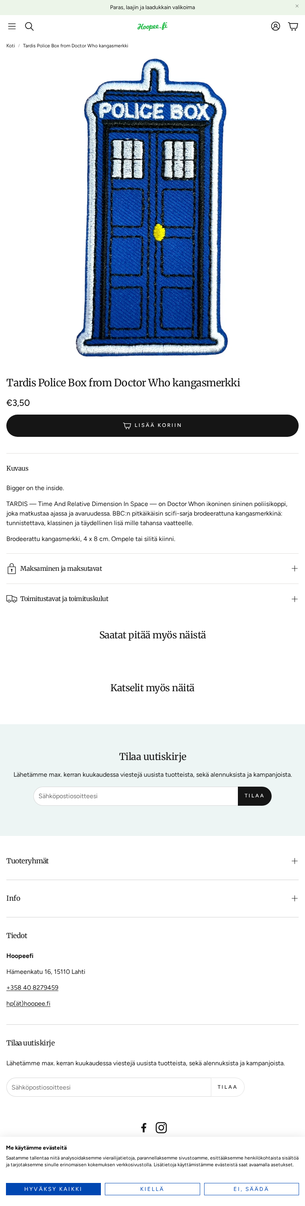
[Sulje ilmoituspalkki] (297, 6)
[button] (11, 26)
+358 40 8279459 (32, 987)
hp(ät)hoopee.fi (28, 1003)
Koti (10, 45)
